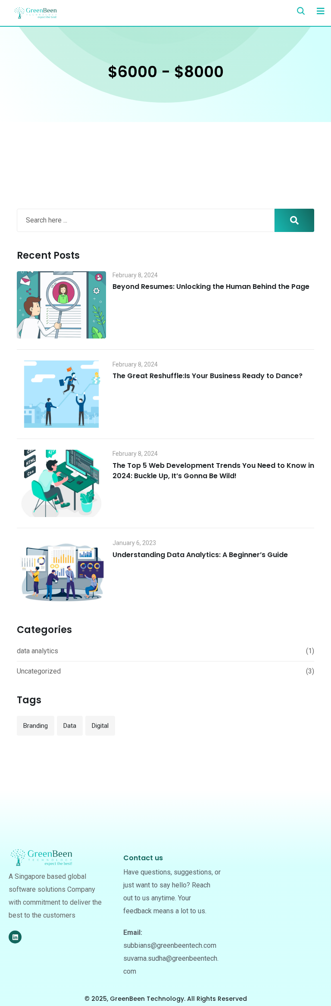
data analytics (37, 651)
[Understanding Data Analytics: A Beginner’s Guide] (61, 572)
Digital (100, 726)
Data (69, 726)
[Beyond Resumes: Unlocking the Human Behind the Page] (61, 304)
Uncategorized (39, 671)
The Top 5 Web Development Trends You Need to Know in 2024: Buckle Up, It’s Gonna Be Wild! (213, 471)
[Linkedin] (15, 937)
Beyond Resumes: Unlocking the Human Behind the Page (210, 286)
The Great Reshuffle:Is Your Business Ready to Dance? (207, 376)
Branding (35, 726)
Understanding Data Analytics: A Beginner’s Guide (200, 555)
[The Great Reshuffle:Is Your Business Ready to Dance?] (61, 394)
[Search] (300, 11)
